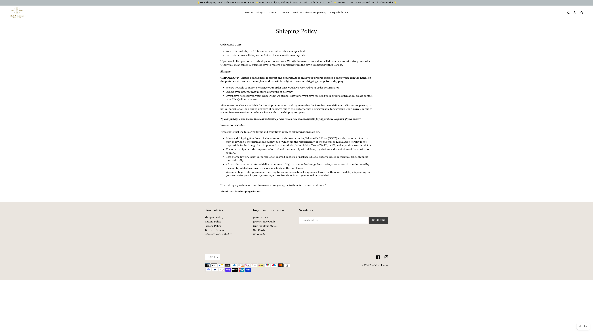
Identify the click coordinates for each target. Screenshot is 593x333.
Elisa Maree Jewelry (379, 265)
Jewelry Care (260, 217)
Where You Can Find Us (219, 234)
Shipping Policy (214, 217)
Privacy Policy (213, 225)
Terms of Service (215, 230)
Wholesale (259, 234)
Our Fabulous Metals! (265, 225)
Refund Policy (213, 221)
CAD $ (211, 257)
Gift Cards (259, 230)
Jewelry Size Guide (264, 221)
